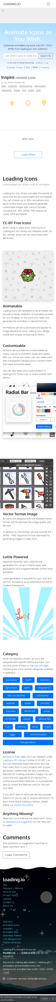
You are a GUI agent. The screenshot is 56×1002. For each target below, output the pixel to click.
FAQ (5, 885)
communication (38, 734)
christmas (10, 719)
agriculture (11, 687)
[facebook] (7, 912)
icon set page (41, 665)
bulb (38, 90)
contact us (8, 902)
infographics (44, 687)
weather (10, 703)
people (26, 719)
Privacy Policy (10, 895)
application (11, 680)
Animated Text (10, 932)
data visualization (16, 695)
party (27, 687)
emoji (35, 726)
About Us (8, 905)
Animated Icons (11, 925)
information (40, 86)
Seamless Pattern (12, 935)
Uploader (8, 928)
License (7, 898)
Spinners (8, 921)
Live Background (12, 939)
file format (29, 711)
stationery (45, 680)
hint (24, 90)
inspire (17, 90)
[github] (27, 912)
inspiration (6, 90)
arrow (47, 711)
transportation (28, 742)
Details (45, 998)
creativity (12, 86)
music (48, 726)
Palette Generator (12, 942)
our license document (21, 805)
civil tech (45, 703)
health (28, 680)
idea (4, 86)
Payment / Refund (13, 888)
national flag (44, 719)
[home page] (12, 4)
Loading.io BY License (14, 760)
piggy (12, 734)
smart (31, 90)
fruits (8, 726)
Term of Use (9, 891)
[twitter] (17, 912)
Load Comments (16, 855)
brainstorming (25, 86)
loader (27, 703)
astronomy (43, 695)
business (11, 711)
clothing (21, 726)
